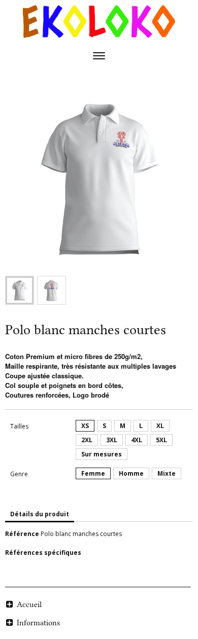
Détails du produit (39, 514)
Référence (22, 533)
